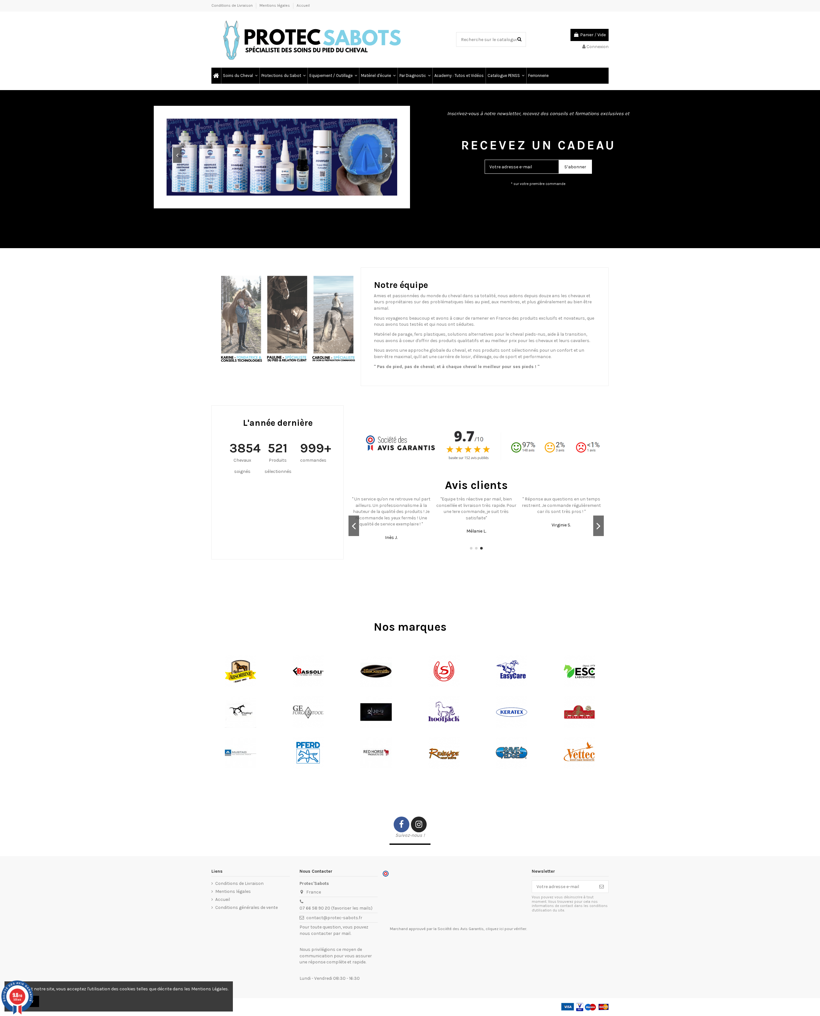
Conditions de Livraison (232, 5)
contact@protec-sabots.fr (334, 917)
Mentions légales (275, 5)
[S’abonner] (601, 887)
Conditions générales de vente (246, 907)
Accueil (303, 5)
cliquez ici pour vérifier (506, 929)
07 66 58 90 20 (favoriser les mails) (336, 908)
